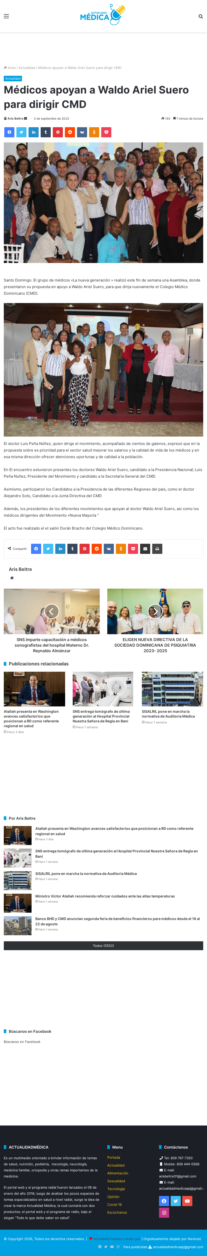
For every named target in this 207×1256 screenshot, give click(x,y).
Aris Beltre (15, 118)
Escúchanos (117, 1212)
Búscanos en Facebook (22, 1042)
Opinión (113, 1197)
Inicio (11, 68)
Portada (113, 1157)
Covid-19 (114, 1205)
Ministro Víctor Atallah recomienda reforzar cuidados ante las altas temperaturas (105, 896)
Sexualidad (116, 1181)
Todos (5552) (103, 946)
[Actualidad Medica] (103, 16)
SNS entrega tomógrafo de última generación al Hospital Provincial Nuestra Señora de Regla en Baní (101, 716)
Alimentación (117, 1173)
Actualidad (27, 68)
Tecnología (116, 1189)
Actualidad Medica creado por (117, 1239)
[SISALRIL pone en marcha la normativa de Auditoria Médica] (172, 689)
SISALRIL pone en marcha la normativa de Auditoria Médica (86, 873)
